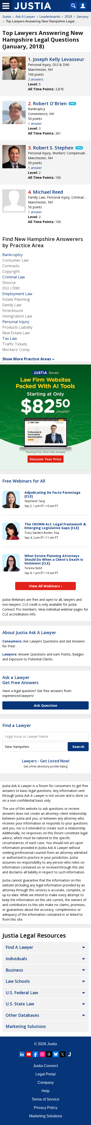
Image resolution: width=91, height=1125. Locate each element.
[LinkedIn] (22, 1054)
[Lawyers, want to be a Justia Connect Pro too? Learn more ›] (72, 103)
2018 (68, 16)
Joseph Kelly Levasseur (58, 59)
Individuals (16, 958)
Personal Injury (15, 321)
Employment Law (17, 293)
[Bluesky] (56, 1054)
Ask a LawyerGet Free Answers (20, 680)
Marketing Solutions (26, 1026)
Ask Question (45, 705)
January (82, 16)
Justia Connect (45, 1066)
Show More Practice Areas (26, 358)
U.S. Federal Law (22, 992)
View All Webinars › (45, 586)
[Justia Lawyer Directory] (69, 1054)
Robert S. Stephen (53, 148)
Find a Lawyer (16, 725)
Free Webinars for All (23, 481)
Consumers (11, 641)
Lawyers (9, 654)
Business (14, 970)
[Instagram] (42, 1054)
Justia (6, 16)
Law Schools (18, 981)
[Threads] (49, 1054)
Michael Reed (48, 192)
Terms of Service (45, 1099)
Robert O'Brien (50, 103)
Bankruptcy (12, 254)
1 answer (35, 123)
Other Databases (22, 1015)
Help (45, 1091)
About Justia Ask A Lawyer (29, 632)
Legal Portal (45, 1074)
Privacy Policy (45, 1108)
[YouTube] (29, 1054)
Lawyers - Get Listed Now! (45, 761)
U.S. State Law (20, 1004)
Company (46, 1082)
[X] (62, 1054)
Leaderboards (49, 16)
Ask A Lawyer (25, 16)
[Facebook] (35, 1054)
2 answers (35, 79)
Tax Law (9, 338)
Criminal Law (13, 277)
